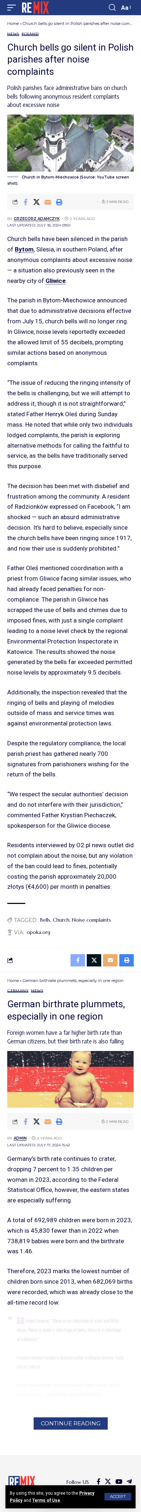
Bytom (24, 249)
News (13, 34)
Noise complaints (91, 920)
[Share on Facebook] (25, 202)
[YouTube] (119, 1482)
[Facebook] (98, 1482)
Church (61, 920)
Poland (30, 34)
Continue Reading (71, 1423)
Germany (18, 991)
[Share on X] (36, 202)
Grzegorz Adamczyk (37, 218)
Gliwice (56, 280)
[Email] (48, 202)
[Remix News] (35, 7)
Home (13, 23)
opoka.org (38, 932)
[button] (117, 1496)
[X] (108, 1482)
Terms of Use (46, 1500)
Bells (45, 920)
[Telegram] (129, 1482)
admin (20, 1138)
